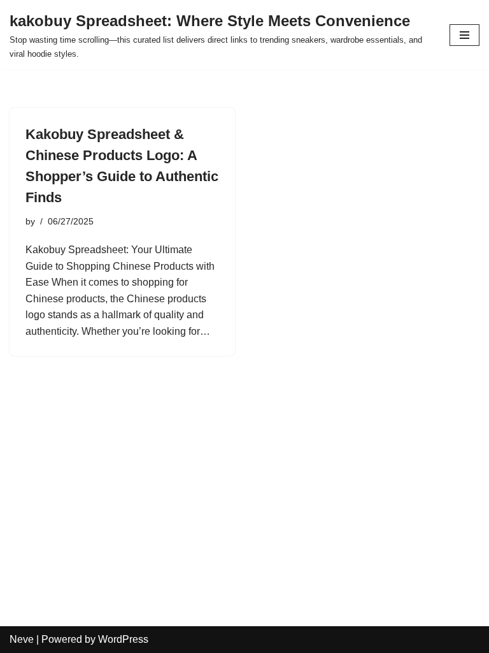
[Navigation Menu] (464, 35)
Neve (22, 639)
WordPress (123, 639)
